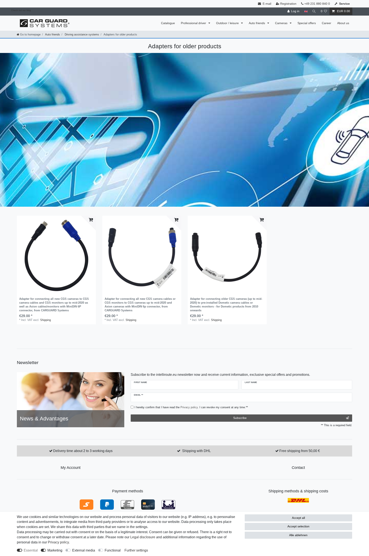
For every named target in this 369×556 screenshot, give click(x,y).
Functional (113, 550)
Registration (288, 3)
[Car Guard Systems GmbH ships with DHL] (298, 500)
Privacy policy (58, 542)
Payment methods (127, 491)
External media (83, 550)
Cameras (281, 23)
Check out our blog (21, 10)
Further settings (136, 550)
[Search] (314, 11)
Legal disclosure (142, 537)
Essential (31, 550)
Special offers (306, 23)
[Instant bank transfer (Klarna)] (86, 504)
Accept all (298, 517)
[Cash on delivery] (168, 504)
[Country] (306, 11)
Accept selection (298, 526)
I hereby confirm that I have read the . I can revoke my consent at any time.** (191, 407)
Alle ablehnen (298, 535)
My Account (71, 467)
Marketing (54, 550)
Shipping (45, 320)
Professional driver (194, 23)
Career (326, 23)
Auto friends (257, 23)
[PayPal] (107, 504)
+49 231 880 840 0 (316, 3)
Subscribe (240, 418)
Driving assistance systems (81, 34)
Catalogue (168, 23)
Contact (298, 467)
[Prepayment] (127, 504)
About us (343, 23)
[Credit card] (148, 504)
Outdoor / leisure (228, 23)
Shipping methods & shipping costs (298, 491)
